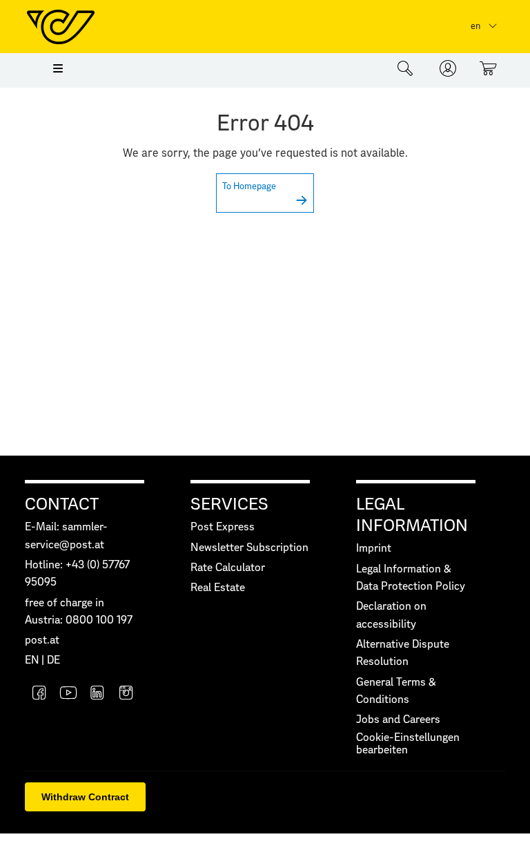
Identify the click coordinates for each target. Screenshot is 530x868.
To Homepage (249, 186)
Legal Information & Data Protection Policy (410, 578)
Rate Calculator (227, 568)
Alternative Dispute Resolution (402, 653)
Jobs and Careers (398, 720)
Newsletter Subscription (249, 548)
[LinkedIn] (97, 694)
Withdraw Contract (85, 796)
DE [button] (53, 660)
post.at (42, 640)
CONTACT (62, 504)
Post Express (222, 527)
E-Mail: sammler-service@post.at (66, 536)
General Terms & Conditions (396, 691)
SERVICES (229, 504)
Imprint (373, 548)
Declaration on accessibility (391, 615)
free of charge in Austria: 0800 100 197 (78, 612)
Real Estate (217, 588)
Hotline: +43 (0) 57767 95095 (77, 574)
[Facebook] (39, 694)
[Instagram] (126, 694)
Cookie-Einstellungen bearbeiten (408, 744)
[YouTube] (68, 694)
